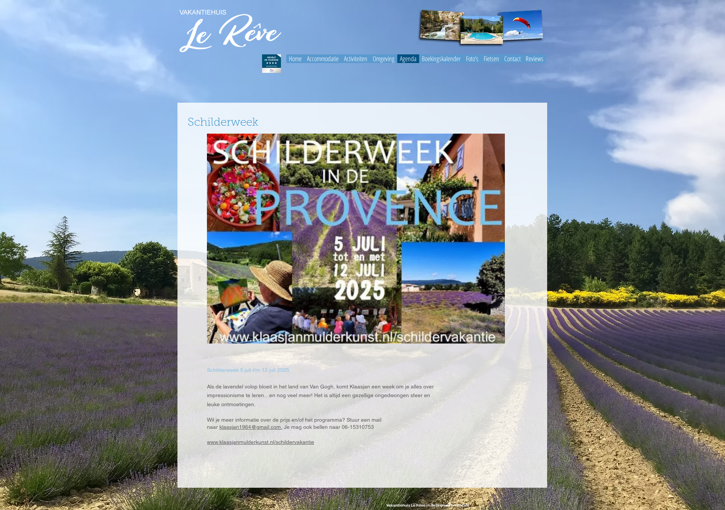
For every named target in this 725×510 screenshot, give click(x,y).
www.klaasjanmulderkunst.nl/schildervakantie (260, 442)
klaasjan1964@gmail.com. (250, 427)
